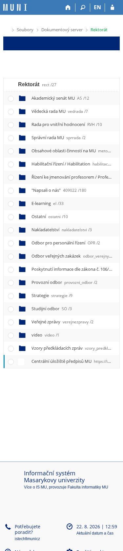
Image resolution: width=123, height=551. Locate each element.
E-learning (47, 203)
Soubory (25, 30)
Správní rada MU (58, 137)
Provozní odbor (64, 282)
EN (97, 7)
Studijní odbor (51, 309)
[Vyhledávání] (82, 7)
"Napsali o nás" (58, 190)
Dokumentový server (62, 30)
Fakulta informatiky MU (88, 487)
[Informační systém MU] (6, 29)
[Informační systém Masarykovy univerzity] (15, 7)
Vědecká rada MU (59, 111)
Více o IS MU (35, 487)
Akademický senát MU (60, 98)
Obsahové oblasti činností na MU (76, 151)
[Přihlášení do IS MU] (112, 7)
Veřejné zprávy (62, 322)
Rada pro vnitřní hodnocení (66, 124)
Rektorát (99, 30)
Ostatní (49, 216)
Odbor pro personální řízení (65, 243)
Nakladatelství (61, 230)
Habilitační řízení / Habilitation (74, 164)
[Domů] (68, 7)
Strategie (51, 295)
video (45, 335)
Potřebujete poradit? (27, 529)
